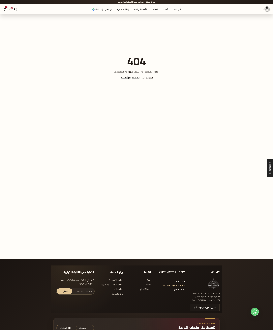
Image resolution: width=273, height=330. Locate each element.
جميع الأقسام (145, 289)
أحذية (149, 280)
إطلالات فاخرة (123, 9)
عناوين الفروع (180, 289)
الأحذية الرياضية (140, 9)
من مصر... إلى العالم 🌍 (102, 9)
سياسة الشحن (117, 289)
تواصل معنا (180, 281)
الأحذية (166, 9)
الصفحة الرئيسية (130, 77)
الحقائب (155, 9)
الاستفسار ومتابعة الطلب (172, 285)
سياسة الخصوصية (116, 280)
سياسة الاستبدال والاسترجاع (112, 284)
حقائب (148, 284)
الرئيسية (177, 9)
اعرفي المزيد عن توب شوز (205, 307)
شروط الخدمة (117, 294)
